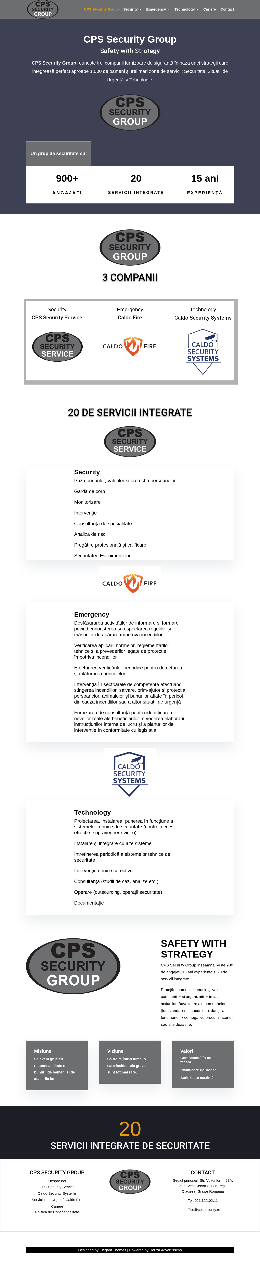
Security (130, 9)
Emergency (156, 9)
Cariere (209, 9)
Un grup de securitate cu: (58, 153)
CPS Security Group (101, 9)
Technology (184, 9)
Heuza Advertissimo (166, 1250)
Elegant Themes (113, 1250)
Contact (227, 9)
